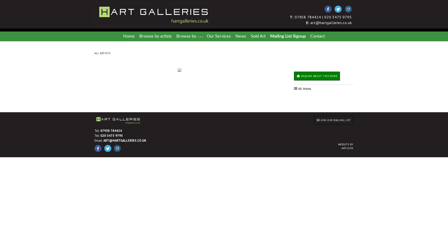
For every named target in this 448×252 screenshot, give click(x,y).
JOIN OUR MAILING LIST (335, 120)
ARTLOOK (346, 146)
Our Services (219, 36)
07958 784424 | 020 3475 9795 (321, 17)
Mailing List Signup (288, 36)
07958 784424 (111, 131)
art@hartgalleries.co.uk (329, 22)
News (240, 36)
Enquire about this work (318, 76)
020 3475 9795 (111, 135)
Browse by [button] (186, 36)
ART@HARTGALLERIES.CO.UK (124, 140)
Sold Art (258, 36)
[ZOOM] (179, 70)
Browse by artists (155, 36)
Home (129, 36)
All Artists (102, 53)
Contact (317, 36)
